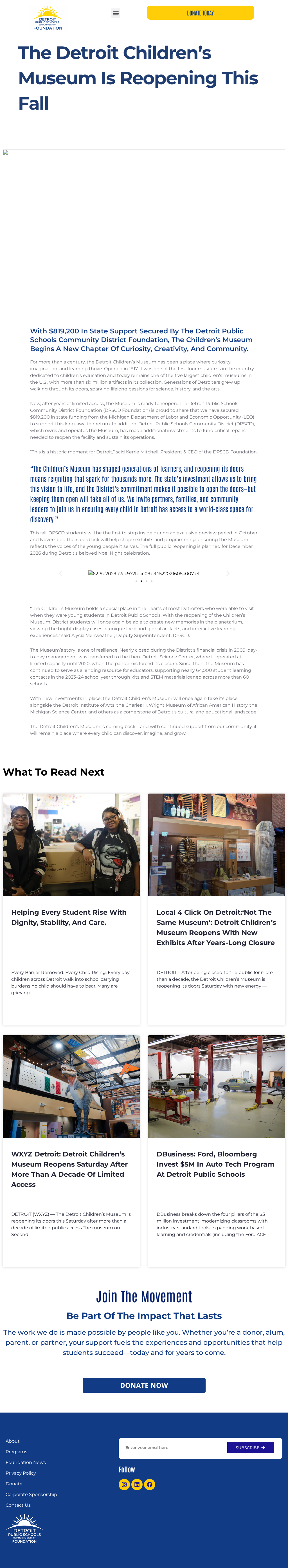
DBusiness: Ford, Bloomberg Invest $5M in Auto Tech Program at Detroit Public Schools (215, 1164)
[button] (115, 13)
